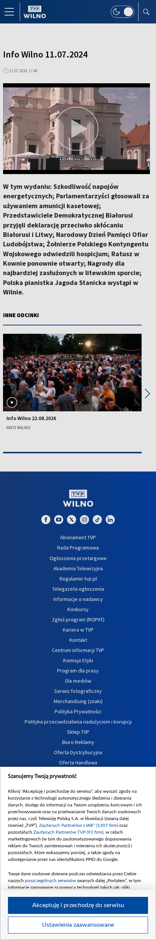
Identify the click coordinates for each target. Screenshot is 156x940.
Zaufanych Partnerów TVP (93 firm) (68, 832)
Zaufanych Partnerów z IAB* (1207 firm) (78, 825)
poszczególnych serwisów (50, 880)
